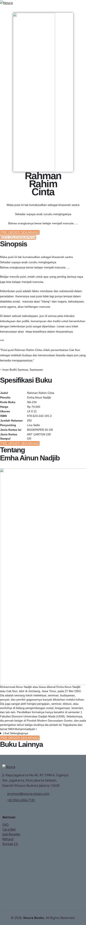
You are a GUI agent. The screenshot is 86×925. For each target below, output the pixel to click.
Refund (7, 839)
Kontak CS (10, 844)
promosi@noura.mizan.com (28, 794)
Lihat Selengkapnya (15, 733)
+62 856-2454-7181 (21, 800)
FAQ (5, 824)
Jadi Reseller (11, 834)
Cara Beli (9, 829)
